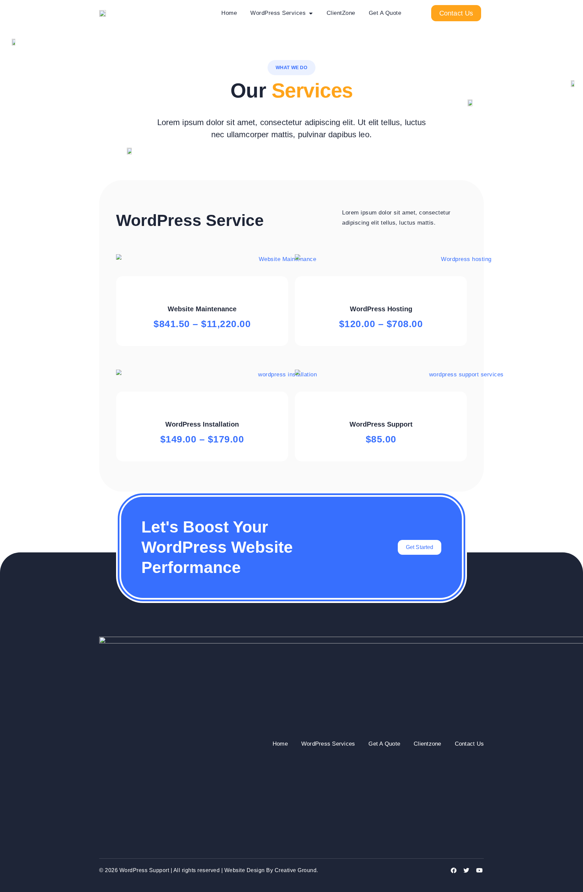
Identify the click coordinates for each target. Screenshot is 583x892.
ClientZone (341, 13)
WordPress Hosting (381, 309)
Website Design (244, 870)
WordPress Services (278, 13)
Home (229, 13)
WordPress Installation (202, 424)
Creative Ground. (296, 870)
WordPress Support (381, 424)
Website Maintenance (202, 309)
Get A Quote (385, 13)
